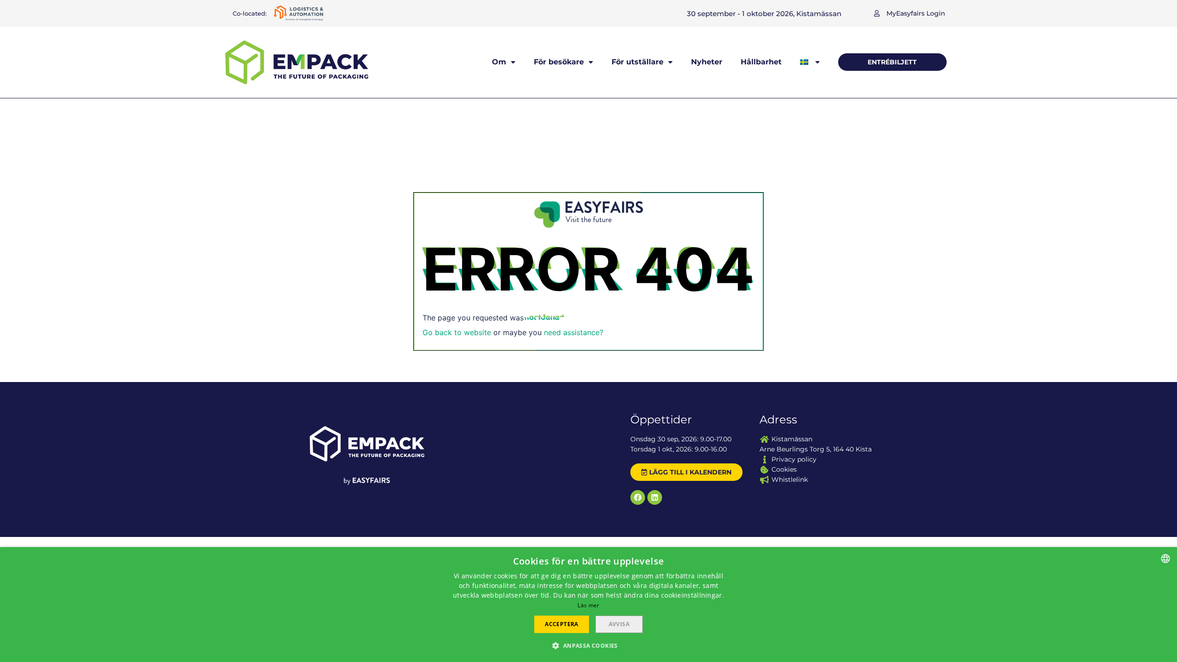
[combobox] (1165, 558)
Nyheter (706, 61)
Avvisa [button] (619, 624)
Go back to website (457, 332)
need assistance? (573, 332)
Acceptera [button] (561, 624)
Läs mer (588, 605)
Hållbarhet (761, 61)
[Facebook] (637, 497)
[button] (909, 13)
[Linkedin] (654, 497)
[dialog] (588, 604)
